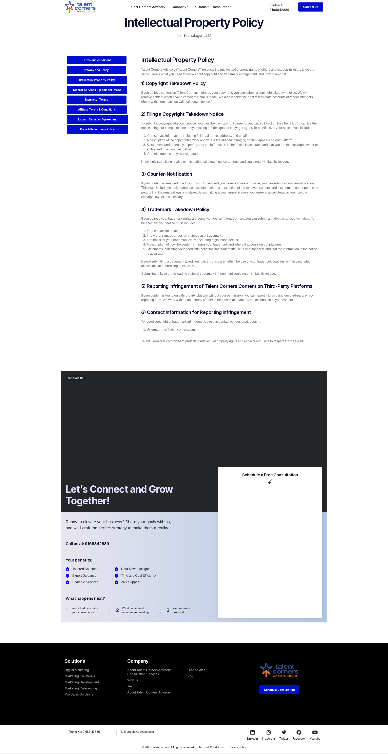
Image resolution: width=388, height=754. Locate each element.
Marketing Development (82, 682)
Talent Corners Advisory (147, 7)
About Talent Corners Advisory (149, 692)
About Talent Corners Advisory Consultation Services (149, 672)
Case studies (196, 670)
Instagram (268, 738)
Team (131, 686)
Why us (132, 680)
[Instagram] (268, 732)
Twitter (283, 738)
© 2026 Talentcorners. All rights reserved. (168, 747)
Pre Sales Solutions (79, 694)
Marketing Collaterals (80, 676)
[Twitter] (283, 732)
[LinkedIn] (252, 732)
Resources (221, 7)
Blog (190, 676)
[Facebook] (298, 732)
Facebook (299, 738)
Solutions (200, 7)
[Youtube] (315, 732)
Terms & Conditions (211, 747)
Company (179, 7)
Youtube (315, 738)
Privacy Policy (237, 747)
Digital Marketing (77, 670)
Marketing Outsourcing (81, 688)
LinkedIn (252, 738)
